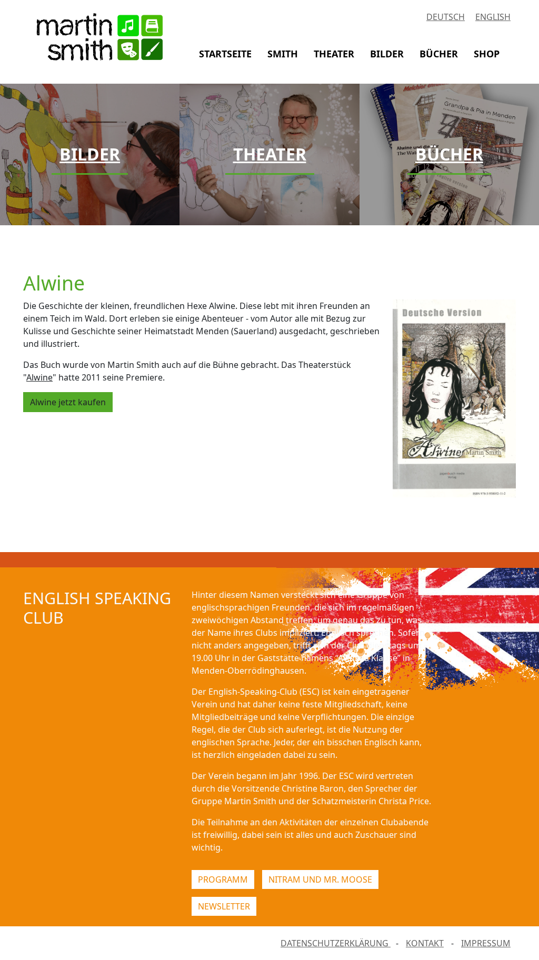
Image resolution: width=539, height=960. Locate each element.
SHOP (487, 53)
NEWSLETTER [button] (224, 906)
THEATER (334, 53)
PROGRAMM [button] (223, 879)
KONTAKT (425, 943)
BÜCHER (439, 53)
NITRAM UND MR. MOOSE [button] (320, 879)
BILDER (387, 53)
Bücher (449, 154)
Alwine (39, 377)
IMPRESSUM (486, 943)
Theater (269, 154)
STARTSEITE (225, 53)
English (493, 17)
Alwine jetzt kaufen (68, 402)
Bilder (89, 154)
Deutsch (445, 17)
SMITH (282, 53)
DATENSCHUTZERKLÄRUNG (336, 943)
